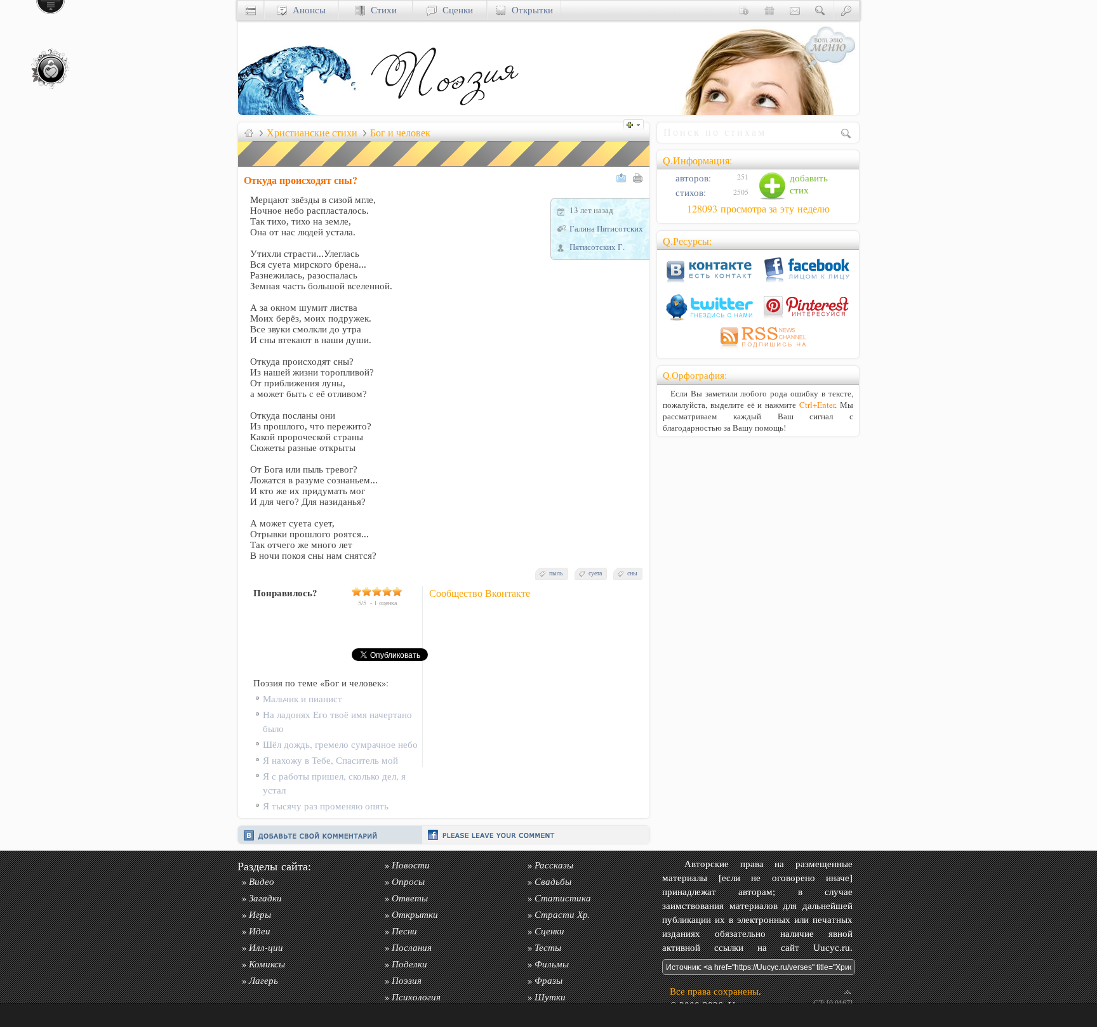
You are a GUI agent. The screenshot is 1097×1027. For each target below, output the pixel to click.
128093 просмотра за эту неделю (758, 209)
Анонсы (306, 10)
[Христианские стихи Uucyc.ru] (444, 111)
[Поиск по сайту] (820, 10)
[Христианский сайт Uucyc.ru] (301, 111)
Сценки (455, 10)
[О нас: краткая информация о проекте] (744, 10)
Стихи (381, 10)
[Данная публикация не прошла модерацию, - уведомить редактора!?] (444, 166)
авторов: (692, 178)
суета (595, 573)
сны (632, 573)
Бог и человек (400, 133)
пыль (556, 573)
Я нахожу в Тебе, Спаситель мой (330, 760)
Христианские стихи (312, 133)
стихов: (689, 192)
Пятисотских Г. (597, 246)
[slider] (377, 591)
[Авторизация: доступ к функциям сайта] (846, 10)
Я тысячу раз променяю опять (326, 806)
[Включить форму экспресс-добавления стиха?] (636, 123)
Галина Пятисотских (606, 228)
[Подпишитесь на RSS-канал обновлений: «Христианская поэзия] (758, 349)
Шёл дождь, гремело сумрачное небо (340, 744)
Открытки (529, 10)
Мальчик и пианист (302, 699)
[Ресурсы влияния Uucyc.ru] (249, 133)
